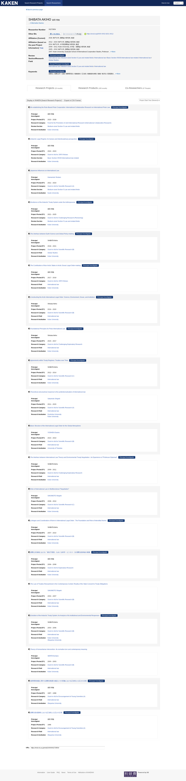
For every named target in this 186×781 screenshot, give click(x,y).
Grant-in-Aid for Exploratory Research (60, 568)
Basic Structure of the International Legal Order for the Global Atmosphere (55, 426)
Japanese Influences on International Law (44, 170)
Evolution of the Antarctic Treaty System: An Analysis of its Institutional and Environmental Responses (64, 615)
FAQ (58, 772)
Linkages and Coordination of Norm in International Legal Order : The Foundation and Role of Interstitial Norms (68, 520)
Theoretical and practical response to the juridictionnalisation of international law (58, 392)
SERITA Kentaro (53, 656)
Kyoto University (53, 193)
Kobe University (53, 130)
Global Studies (54, 60)
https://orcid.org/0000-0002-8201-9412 (100, 34)
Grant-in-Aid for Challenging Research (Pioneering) (65, 218)
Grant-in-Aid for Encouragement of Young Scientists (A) (66, 696)
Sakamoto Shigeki (54, 399)
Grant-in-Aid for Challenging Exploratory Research (65, 344)
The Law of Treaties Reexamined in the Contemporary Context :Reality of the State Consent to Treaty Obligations (69, 584)
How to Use (166, 3)
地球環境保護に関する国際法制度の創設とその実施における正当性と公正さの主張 (58, 681)
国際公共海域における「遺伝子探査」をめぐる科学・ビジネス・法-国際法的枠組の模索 (60, 552)
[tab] (49, 88)
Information (41, 772)
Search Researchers (53, 3)
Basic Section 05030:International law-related (122, 58)
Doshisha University (54, 414)
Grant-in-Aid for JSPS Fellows (58, 154)
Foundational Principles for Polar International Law (47, 329)
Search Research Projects (34, 3)
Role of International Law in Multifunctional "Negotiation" (49, 489)
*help (41, 48)
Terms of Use (71, 772)
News (63, 772)
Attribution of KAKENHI (86, 772)
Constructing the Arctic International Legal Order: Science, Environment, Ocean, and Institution (62, 297)
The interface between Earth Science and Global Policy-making (52, 234)
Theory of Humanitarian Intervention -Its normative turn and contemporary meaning (58, 649)
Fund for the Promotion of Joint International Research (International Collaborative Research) (79, 123)
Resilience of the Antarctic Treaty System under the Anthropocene (52, 202)
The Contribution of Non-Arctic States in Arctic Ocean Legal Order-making (55, 265)
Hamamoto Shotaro (54, 177)
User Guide (51, 772)
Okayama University (54, 640)
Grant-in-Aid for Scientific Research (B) (61, 249)
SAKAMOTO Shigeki (55, 496)
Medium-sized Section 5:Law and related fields (77, 58)
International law (54, 58)
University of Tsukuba (55, 448)
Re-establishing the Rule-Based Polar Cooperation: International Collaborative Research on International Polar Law (70, 107)
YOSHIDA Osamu (54, 432)
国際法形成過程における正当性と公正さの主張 (46, 712)
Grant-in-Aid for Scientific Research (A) (61, 186)
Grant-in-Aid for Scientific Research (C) (61, 376)
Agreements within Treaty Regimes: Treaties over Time (49, 360)
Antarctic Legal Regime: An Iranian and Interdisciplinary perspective (53, 139)
